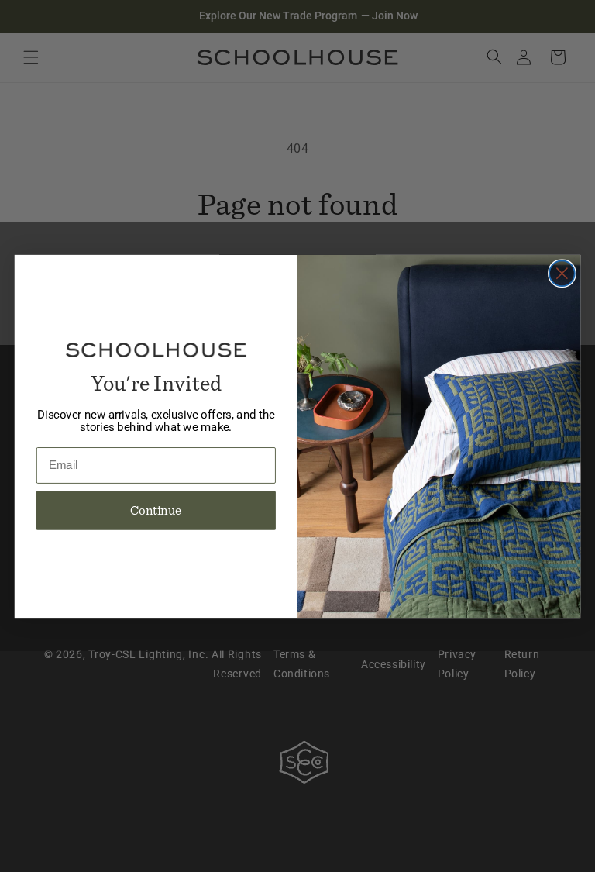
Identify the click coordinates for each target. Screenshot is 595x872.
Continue (155, 509)
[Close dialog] (562, 273)
